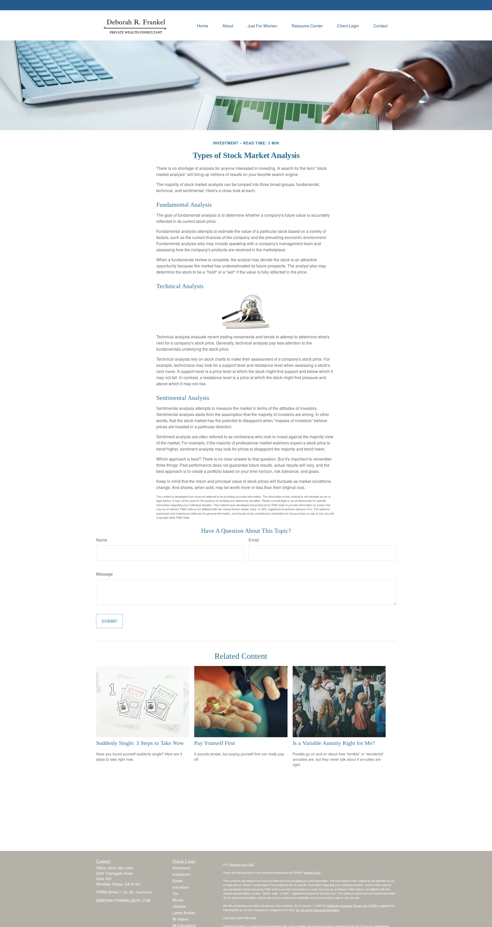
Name (101, 540)
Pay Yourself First (214, 743)
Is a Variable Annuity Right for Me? (334, 743)
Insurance (180, 887)
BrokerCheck (312, 872)
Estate (177, 880)
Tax (175, 893)
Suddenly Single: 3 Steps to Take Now (140, 743)
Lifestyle (179, 906)
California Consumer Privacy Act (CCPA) (352, 905)
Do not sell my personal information (317, 910)
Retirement (181, 867)
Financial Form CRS (241, 864)
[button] (202, 25)
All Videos (180, 919)
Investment (181, 874)
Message (104, 574)
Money (177, 899)
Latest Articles (183, 912)
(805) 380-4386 (115, 5)
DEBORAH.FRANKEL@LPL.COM (168, 5)
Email (254, 540)
